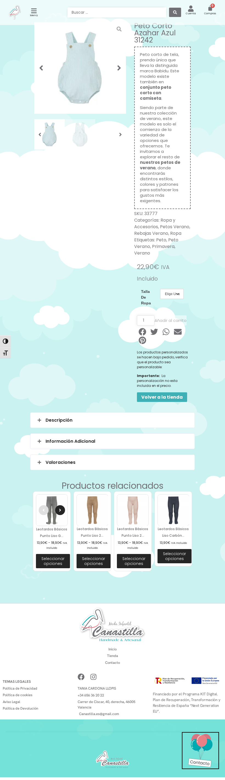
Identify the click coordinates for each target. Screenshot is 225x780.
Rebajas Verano (151, 233)
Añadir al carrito (170, 320)
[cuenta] (191, 8)
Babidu (161, 71)
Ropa (175, 233)
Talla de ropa (146, 297)
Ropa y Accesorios (154, 223)
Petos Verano (174, 227)
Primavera (163, 246)
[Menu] (34, 11)
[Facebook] (81, 676)
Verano (142, 253)
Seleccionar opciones (52, 561)
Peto (161, 240)
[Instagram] (93, 676)
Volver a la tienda (162, 397)
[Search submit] (175, 12)
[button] (41, 68)
